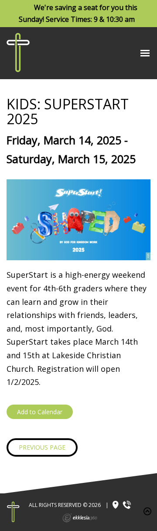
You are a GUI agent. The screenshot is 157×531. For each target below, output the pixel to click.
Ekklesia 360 (79, 518)
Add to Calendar (39, 412)
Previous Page (42, 447)
